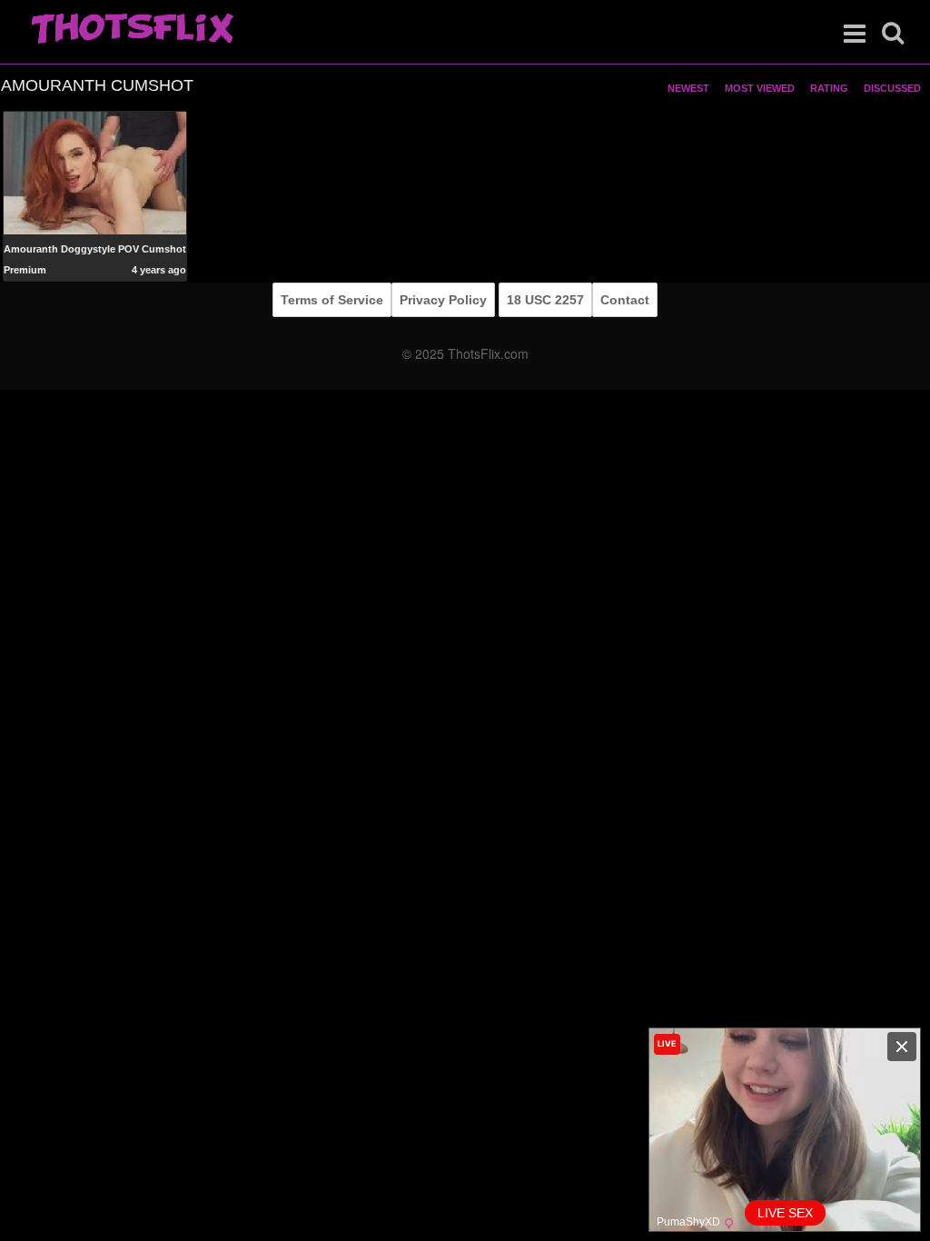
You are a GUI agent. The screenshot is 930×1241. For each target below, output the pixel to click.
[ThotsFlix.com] (132, 30)
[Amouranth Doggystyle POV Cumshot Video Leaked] (95, 173)
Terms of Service (332, 300)
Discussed (892, 88)
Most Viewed (760, 88)
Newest (688, 88)
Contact (624, 300)
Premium (25, 269)
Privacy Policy (443, 300)
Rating (829, 88)
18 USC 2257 (545, 300)
